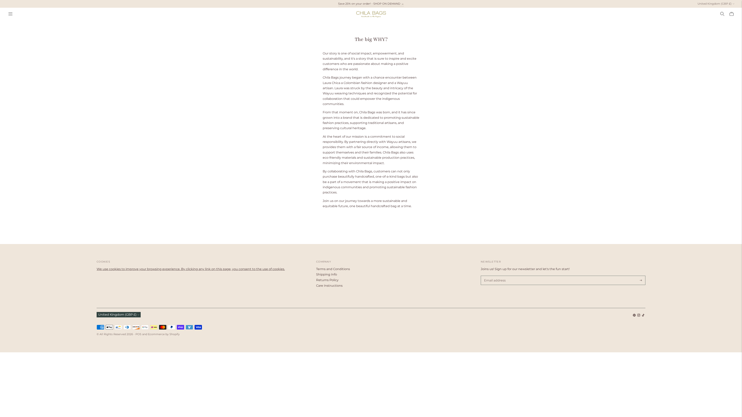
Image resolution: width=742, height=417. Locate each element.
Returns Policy (327, 280)
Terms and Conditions (333, 269)
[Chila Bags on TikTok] (643, 315)
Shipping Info (326, 274)
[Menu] (10, 14)
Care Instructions (329, 285)
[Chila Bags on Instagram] (638, 315)
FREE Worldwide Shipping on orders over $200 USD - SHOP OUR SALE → (371, 3)
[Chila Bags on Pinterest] (634, 315)
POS (138, 334)
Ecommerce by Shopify (164, 334)
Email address (494, 276)
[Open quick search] (722, 14)
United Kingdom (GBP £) (715, 3)
